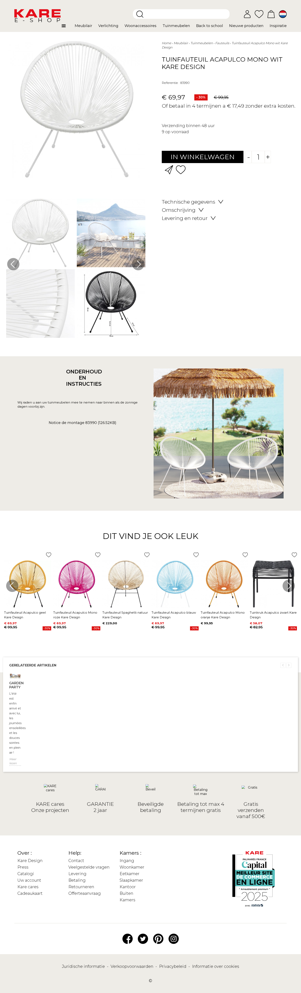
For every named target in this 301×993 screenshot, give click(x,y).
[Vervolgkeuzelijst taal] (283, 14)
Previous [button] (13, 264)
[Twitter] (143, 938)
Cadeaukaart (30, 893)
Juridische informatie (84, 966)
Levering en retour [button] (185, 218)
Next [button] (138, 264)
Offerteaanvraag (84, 893)
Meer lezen (13, 761)
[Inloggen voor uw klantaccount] (247, 14)
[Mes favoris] (259, 14)
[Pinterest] (158, 938)
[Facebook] (127, 938)
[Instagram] (174, 938)
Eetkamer (129, 873)
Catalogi (25, 873)
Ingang (127, 860)
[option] (75, 269)
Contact (76, 860)
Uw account (29, 880)
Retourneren (81, 886)
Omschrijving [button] (179, 210)
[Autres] (67, 27)
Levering (77, 873)
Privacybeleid (173, 966)
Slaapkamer (131, 880)
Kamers (127, 899)
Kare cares (27, 886)
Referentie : (170, 83)
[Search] (140, 14)
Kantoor (128, 886)
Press (22, 867)
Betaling (77, 880)
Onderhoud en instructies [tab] (82, 378)
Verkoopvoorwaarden (132, 966)
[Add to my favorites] (181, 169)
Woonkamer (132, 867)
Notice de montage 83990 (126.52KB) (82, 422)
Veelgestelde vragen (89, 867)
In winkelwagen (203, 157)
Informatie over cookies (215, 966)
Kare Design (30, 860)
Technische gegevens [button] (188, 202)
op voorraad (177, 131)
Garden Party (15, 685)
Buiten (126, 893)
